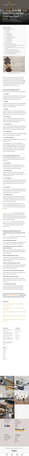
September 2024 (5, 348)
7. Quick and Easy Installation (9, 36)
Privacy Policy (21, 448)
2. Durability (7, 31)
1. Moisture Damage (8, 38)
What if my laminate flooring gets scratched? (11, 49)
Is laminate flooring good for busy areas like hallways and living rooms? (14, 45)
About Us (16, 438)
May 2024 (4, 354)
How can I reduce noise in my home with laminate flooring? (13, 51)
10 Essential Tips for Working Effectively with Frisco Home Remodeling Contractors (8, 343)
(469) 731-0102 (6, 424)
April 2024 (4, 356)
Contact (16, 437)
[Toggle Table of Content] (24, 27)
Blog (15, 442)
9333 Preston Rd (6, 421)
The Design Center (12, 448)
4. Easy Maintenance (8, 33)
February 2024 (4, 359)
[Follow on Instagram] (9, 426)
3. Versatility (7, 32)
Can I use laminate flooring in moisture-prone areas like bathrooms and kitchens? (15, 48)
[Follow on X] (8, 426)
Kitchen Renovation (17, 335)
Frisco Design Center (7, 221)
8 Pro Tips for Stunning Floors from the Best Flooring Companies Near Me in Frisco (8, 339)
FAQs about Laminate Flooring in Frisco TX (10, 44)
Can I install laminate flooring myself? (10, 53)
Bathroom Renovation (18, 329)
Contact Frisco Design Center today (13, 295)
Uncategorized (17, 338)
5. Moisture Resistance (8, 34)
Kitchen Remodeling (7, 436)
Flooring (16, 334)
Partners (16, 439)
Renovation (16, 337)
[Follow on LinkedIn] (5, 426)
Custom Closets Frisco (7, 438)
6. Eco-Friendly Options (8, 35)
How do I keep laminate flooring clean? (10, 46)
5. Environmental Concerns (9, 43)
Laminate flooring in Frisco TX (8, 213)
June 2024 (4, 353)
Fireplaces (16, 332)
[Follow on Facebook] (6, 426)
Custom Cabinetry (17, 331)
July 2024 (4, 351)
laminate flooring (7, 236)
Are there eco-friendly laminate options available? (12, 50)
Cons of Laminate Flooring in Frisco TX (10, 37)
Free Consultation (17, 436)
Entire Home (6, 439)
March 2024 (4, 357)
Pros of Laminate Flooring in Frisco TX (9, 29)
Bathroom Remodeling (7, 437)
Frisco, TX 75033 (6, 422)
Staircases (16, 426)
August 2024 (4, 350)
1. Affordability (7, 30)
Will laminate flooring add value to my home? (11, 52)
